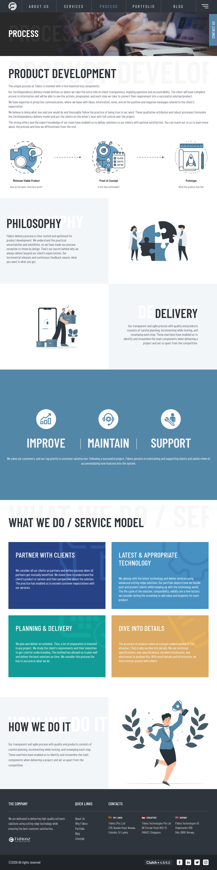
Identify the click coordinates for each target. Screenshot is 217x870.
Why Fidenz (81, 823)
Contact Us (213, 29)
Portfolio (143, 6)
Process (109, 6)
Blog (178, 6)
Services (74, 6)
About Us (39, 6)
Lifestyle (79, 838)
